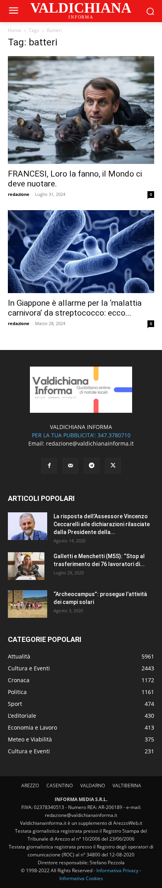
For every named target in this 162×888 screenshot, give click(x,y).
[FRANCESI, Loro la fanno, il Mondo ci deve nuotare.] (81, 110)
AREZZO (30, 785)
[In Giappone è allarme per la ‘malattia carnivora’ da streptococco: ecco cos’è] (81, 251)
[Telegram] (91, 466)
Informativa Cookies (81, 878)
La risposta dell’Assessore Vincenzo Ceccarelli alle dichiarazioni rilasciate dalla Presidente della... (101, 524)
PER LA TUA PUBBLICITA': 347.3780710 (81, 435)
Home (14, 30)
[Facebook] (49, 466)
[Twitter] (113, 466)
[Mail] (70, 466)
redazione (18, 194)
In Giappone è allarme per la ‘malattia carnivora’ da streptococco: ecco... (75, 308)
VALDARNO (92, 785)
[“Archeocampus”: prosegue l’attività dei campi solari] (27, 604)
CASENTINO (59, 785)
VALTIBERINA (126, 785)
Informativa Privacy (117, 870)
